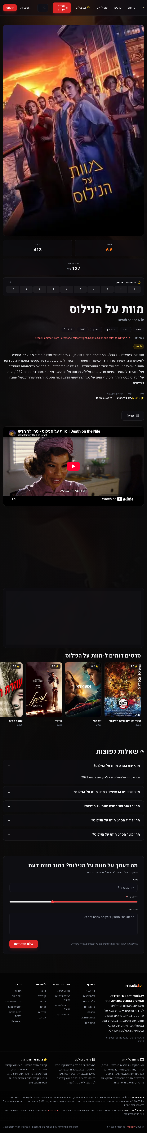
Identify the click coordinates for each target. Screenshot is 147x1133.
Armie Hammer (44, 338)
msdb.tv (131, 1127)
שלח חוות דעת (23, 944)
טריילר (130, 415)
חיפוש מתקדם (62, 1015)
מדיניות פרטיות (13, 1002)
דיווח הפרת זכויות (15, 1014)
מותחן (96, 329)
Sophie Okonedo (98, 338)
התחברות (25, 8)
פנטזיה (42, 1012)
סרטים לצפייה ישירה (62, 998)
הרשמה (10, 8)
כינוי (135, 880)
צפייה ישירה (61, 8)
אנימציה (41, 1018)
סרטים (117, 8)
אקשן (43, 1002)
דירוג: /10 (131, 897)
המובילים (81, 8)
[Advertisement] (73, 539)
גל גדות (113, 338)
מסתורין (111, 329)
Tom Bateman (62, 338)
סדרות (131, 8)
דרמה (125, 329)
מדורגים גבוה (88, 1018)
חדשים (91, 1012)
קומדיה (42, 996)
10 (12, 289)
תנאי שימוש (14, 1007)
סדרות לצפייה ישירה (62, 1007)
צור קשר (16, 996)
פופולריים (102, 8)
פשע (138, 329)
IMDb (139, 346)
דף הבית (90, 991)
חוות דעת (132, 910)
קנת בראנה (124, 338)
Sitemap (16, 1021)
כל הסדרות (89, 996)
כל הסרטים (89, 1002)
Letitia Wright (79, 338)
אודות (18, 991)
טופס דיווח (53, 1110)
